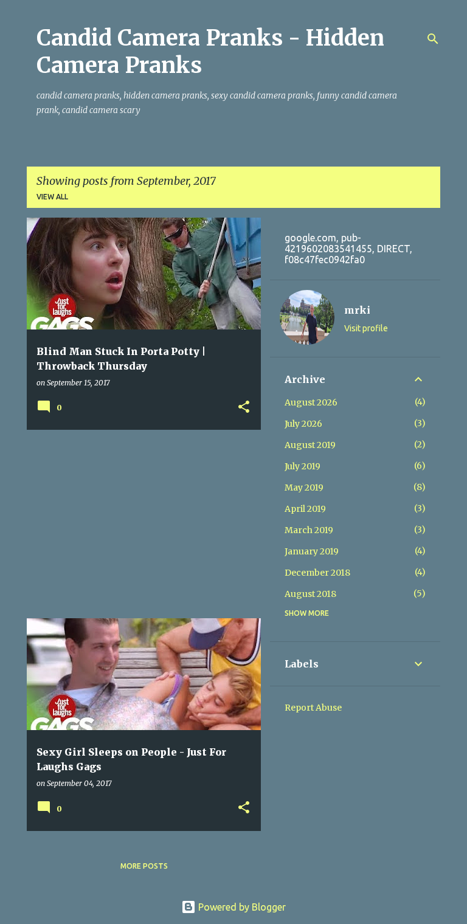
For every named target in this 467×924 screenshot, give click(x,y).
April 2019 (305, 508)
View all (52, 197)
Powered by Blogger (241, 907)
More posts (144, 866)
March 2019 (309, 530)
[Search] (433, 38)
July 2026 (303, 423)
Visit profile (366, 328)
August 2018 (310, 593)
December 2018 (317, 572)
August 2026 (311, 402)
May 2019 (304, 487)
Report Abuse (313, 707)
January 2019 (312, 551)
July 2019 (302, 466)
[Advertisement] (139, 524)
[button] (244, 407)
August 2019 (310, 445)
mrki (357, 310)
